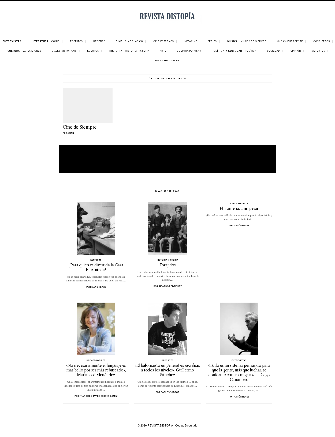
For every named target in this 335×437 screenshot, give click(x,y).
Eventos (93, 51)
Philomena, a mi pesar (239, 208)
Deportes (318, 51)
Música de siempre (254, 41)
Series (212, 41)
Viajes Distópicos (64, 51)
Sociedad (273, 51)
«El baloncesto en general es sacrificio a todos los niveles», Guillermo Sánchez (167, 370)
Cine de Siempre (80, 127)
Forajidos (167, 265)
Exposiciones (32, 51)
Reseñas (99, 41)
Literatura (40, 41)
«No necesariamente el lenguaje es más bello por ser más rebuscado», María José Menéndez (96, 370)
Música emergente (290, 41)
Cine (119, 41)
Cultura (14, 51)
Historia (115, 51)
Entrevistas (12, 41)
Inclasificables (167, 60)
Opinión (296, 51)
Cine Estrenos (163, 41)
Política (250, 51)
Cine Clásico (134, 41)
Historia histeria (137, 51)
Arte (163, 51)
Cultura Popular (189, 51)
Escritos (76, 41)
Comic (55, 41)
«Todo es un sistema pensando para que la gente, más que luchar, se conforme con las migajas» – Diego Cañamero (239, 372)
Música (232, 41)
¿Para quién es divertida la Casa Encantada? (96, 267)
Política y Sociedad (227, 51)
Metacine (190, 41)
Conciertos (321, 41)
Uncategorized (96, 360)
